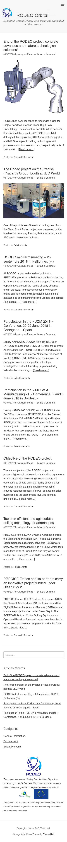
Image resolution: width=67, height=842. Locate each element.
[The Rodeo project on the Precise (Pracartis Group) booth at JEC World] (33, 221)
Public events (20, 245)
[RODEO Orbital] (33, 15)
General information (24, 157)
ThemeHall (48, 834)
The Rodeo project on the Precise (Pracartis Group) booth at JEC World (31, 170)
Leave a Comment (46, 54)
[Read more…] (26, 149)
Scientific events (22, 377)
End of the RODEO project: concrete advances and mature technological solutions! (30, 45)
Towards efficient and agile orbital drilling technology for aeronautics (28, 520)
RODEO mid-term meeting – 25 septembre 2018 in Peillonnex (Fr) (28, 258)
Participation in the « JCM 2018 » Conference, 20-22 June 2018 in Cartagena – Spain (28, 325)
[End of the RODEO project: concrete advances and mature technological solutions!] (33, 117)
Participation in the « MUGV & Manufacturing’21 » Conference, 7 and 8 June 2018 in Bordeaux (33, 393)
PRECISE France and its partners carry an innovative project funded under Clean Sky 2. (33, 582)
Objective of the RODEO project (27, 458)
